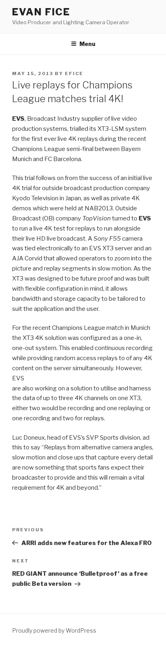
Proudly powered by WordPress (54, 630)
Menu (87, 43)
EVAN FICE (41, 12)
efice (74, 73)
